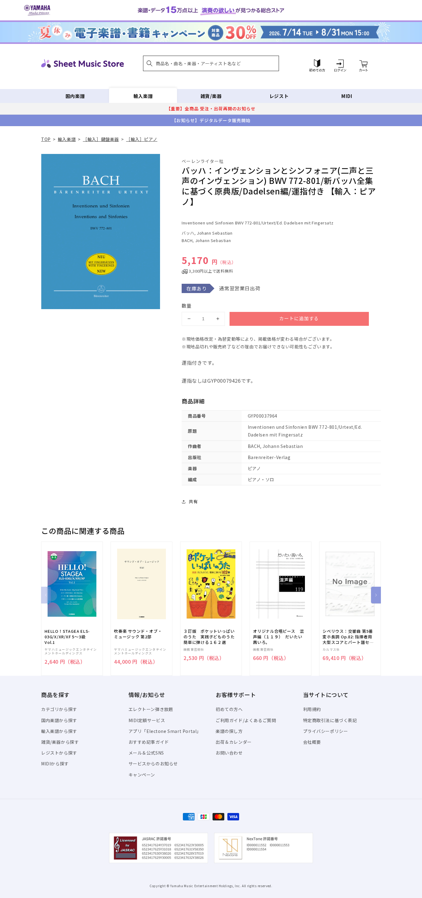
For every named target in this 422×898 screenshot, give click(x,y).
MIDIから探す (55, 763)
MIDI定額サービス (147, 720)
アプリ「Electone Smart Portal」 (165, 731)
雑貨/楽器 (211, 96)
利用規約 (312, 709)
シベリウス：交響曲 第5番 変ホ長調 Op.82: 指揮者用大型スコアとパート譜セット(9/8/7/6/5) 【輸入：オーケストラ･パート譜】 (348, 636)
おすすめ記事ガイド (149, 742)
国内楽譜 (75, 96)
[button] (211, 63)
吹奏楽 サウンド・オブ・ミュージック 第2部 (138, 634)
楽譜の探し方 (229, 731)
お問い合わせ (229, 753)
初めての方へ (229, 709)
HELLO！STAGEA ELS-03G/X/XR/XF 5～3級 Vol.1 (67, 636)
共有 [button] (193, 501)
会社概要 (312, 742)
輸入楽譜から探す (59, 731)
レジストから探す (59, 753)
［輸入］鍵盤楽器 (101, 139)
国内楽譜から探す (59, 720)
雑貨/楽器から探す (60, 742)
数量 (187, 305)
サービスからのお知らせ (153, 763)
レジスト (279, 96)
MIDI (346, 96)
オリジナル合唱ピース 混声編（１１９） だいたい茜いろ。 (278, 636)
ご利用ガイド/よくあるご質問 (246, 720)
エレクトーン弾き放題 (151, 709)
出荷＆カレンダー (234, 742)
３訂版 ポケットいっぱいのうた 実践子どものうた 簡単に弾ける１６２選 (211, 636)
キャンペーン (142, 775)
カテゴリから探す (59, 709)
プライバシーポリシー (325, 731)
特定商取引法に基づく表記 (330, 720)
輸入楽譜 (143, 96)
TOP (46, 139)
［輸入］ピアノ (141, 139)
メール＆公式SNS (146, 753)
